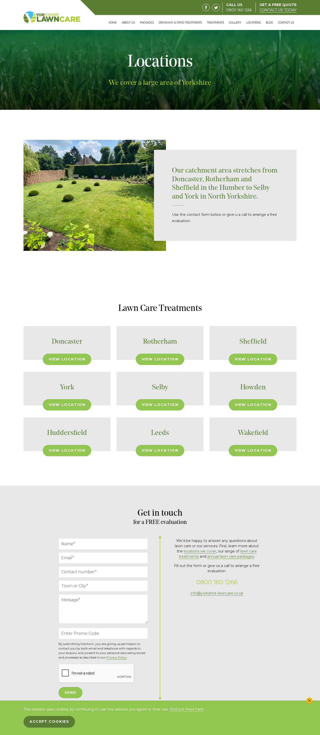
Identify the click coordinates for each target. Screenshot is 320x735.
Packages (147, 22)
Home (112, 22)
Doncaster (67, 341)
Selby (160, 387)
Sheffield (253, 341)
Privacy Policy (116, 657)
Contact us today (278, 10)
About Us (128, 22)
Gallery (235, 22)
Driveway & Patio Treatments (180, 22)
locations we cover (200, 551)
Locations (253, 22)
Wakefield (253, 433)
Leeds (160, 433)
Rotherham (160, 341)
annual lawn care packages (230, 556)
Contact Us (286, 22)
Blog (269, 22)
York (67, 387)
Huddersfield (67, 433)
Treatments (215, 22)
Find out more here (187, 709)
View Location (67, 359)
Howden (253, 387)
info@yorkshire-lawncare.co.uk (216, 593)
